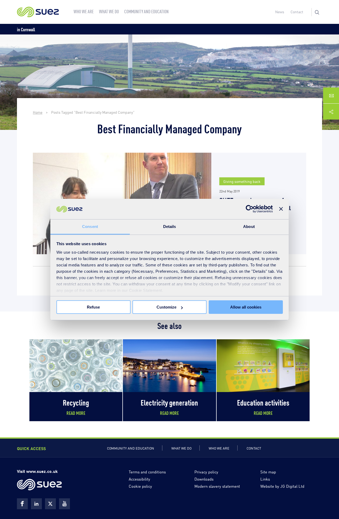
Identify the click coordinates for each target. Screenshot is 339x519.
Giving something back (242, 181)
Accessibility (139, 478)
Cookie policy (140, 486)
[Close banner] (281, 209)
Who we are (219, 448)
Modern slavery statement (217, 486)
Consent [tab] (90, 226)
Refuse (93, 307)
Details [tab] (169, 226)
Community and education (130, 448)
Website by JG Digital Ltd (282, 486)
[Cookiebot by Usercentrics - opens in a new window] (249, 209)
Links (265, 478)
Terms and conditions (147, 471)
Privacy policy (206, 471)
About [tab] (249, 226)
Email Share (331, 95)
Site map (268, 471)
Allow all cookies (245, 307)
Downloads (203, 478)
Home (37, 112)
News (279, 11)
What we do (181, 448)
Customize (166, 307)
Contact (297, 11)
